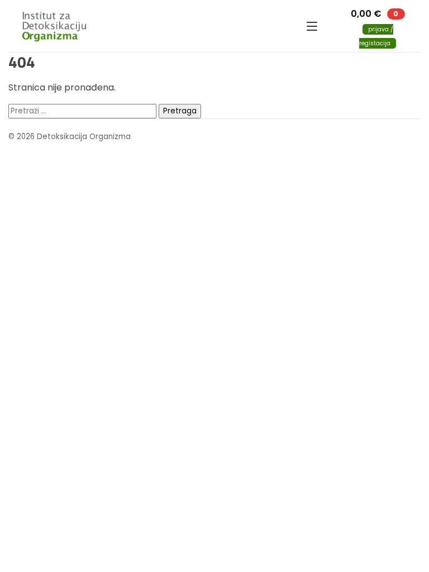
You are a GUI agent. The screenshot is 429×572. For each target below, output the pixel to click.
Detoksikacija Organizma (157, 26)
